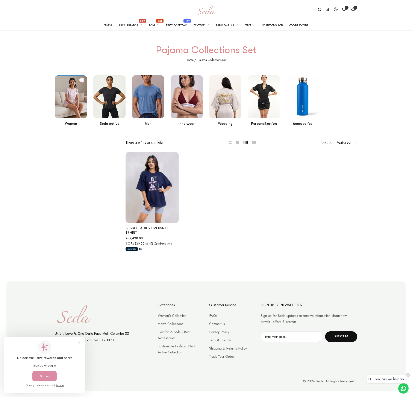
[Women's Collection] (71, 96)
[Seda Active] (109, 96)
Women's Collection (172, 315)
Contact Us (217, 323)
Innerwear (187, 124)
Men (148, 124)
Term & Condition (221, 340)
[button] (174, 160)
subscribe (341, 336)
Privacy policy (219, 332)
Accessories (302, 124)
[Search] (320, 10)
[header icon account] (328, 10)
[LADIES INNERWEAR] (187, 96)
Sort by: (327, 142)
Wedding (225, 124)
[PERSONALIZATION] (264, 96)
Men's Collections (170, 323)
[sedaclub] (206, 9)
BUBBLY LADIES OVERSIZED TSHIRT (147, 230)
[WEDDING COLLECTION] (225, 96)
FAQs (213, 315)
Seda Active (109, 124)
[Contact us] (403, 388)
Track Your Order (221, 356)
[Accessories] (302, 96)
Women (71, 124)
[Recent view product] (336, 9)
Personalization (264, 124)
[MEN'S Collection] (148, 96)
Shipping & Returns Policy (228, 348)
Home (190, 60)
